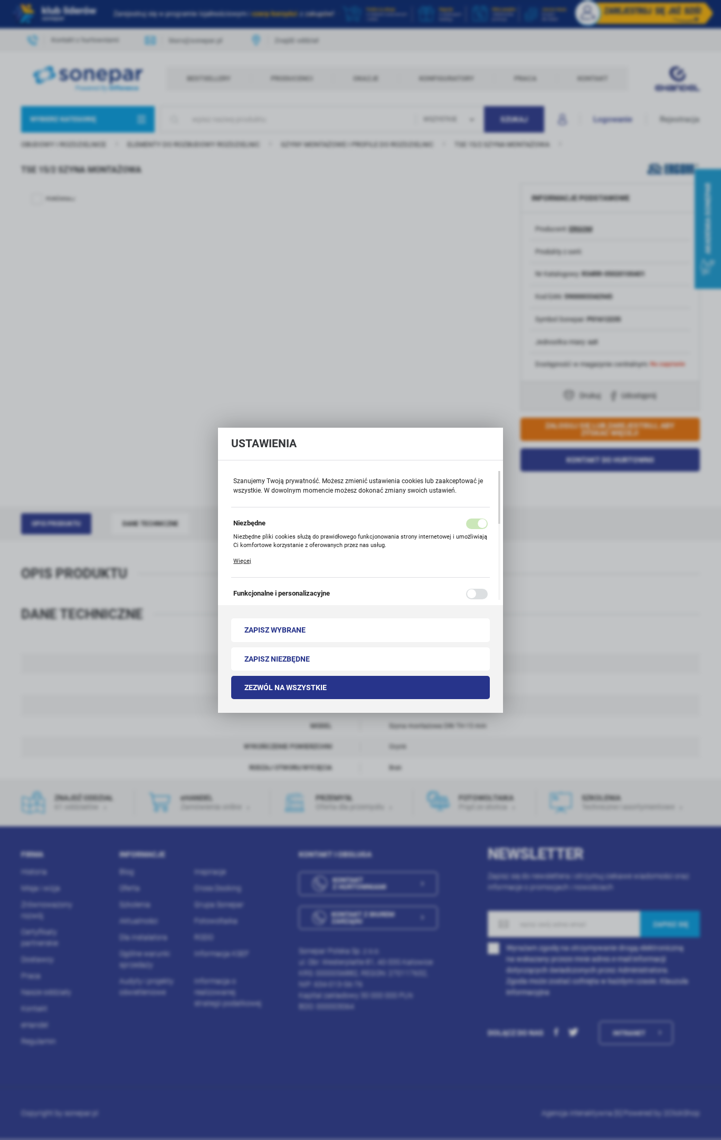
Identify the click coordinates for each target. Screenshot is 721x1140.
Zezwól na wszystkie (285, 687)
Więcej (242, 561)
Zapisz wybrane (275, 630)
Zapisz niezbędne (277, 659)
